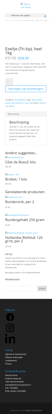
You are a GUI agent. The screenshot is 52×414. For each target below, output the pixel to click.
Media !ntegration (33, 410)
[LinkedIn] (10, 342)
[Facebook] (10, 321)
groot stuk (9, 103)
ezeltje (39, 99)
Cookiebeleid (11, 360)
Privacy (8, 363)
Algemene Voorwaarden (16, 354)
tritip (31, 103)
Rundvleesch (20, 99)
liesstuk (18, 103)
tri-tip (25, 103)
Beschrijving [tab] (13, 114)
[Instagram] (10, 332)
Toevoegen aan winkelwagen (25, 89)
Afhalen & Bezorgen (14, 357)
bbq (33, 99)
